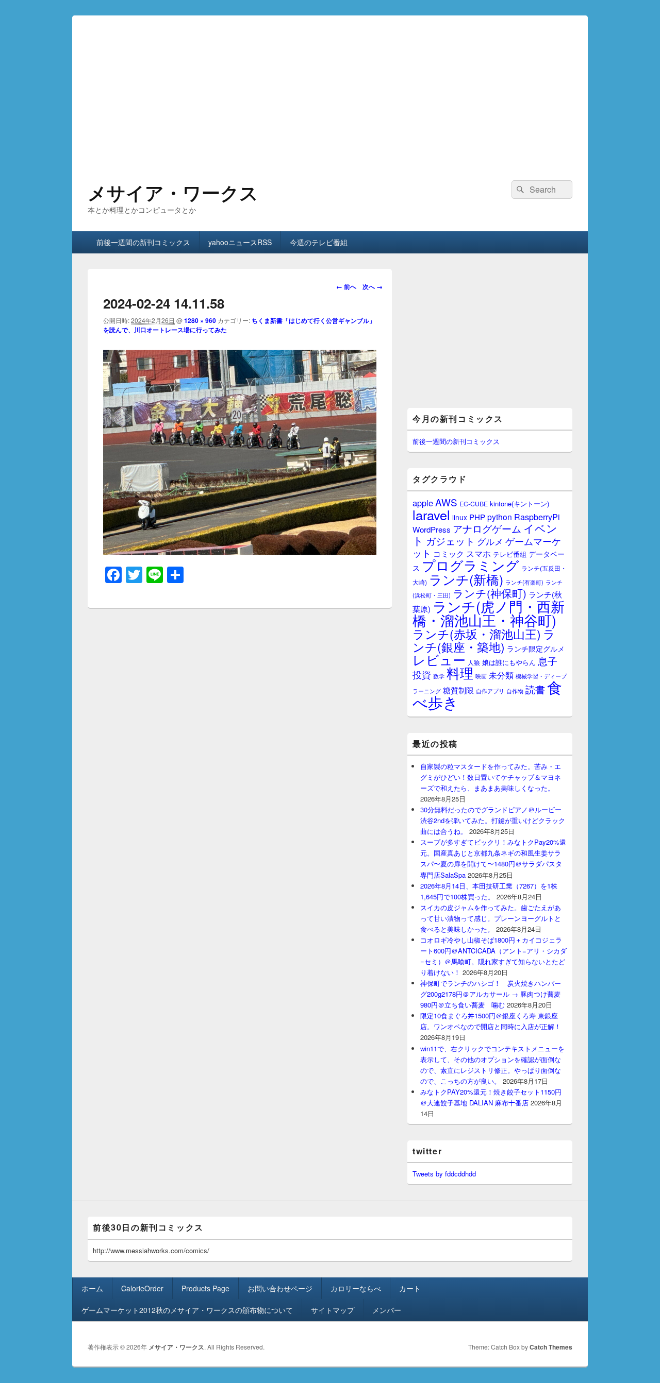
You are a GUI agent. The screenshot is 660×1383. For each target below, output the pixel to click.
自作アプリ (490, 691)
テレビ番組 (509, 554)
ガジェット (450, 541)
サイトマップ (332, 1310)
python (499, 516)
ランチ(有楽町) (524, 582)
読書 (535, 689)
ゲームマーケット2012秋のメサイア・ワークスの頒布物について (187, 1310)
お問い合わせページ (280, 1288)
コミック (448, 553)
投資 (421, 674)
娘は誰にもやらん (509, 662)
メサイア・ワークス (173, 192)
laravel (431, 514)
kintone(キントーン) (519, 503)
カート (410, 1288)
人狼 (474, 662)
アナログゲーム (487, 528)
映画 (481, 676)
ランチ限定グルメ (536, 648)
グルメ (490, 541)
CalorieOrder (142, 1288)
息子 (547, 661)
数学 (438, 676)
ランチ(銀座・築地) (483, 640)
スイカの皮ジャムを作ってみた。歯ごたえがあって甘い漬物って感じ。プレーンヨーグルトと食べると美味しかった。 (490, 918)
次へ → (372, 286)
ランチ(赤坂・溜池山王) (476, 633)
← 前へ (346, 286)
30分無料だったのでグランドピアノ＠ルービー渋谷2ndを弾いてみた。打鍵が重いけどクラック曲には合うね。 (492, 820)
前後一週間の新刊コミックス (143, 242)
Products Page (205, 1288)
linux (459, 517)
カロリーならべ (356, 1288)
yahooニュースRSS (240, 242)
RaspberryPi (537, 516)
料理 (460, 672)
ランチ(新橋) (466, 579)
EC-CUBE (473, 503)
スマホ (478, 553)
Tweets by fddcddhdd (444, 1174)
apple (422, 503)
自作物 (514, 691)
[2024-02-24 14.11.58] (239, 551)
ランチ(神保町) (489, 593)
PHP (477, 516)
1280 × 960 (200, 320)
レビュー (439, 660)
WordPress (431, 529)
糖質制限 (458, 690)
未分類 (501, 674)
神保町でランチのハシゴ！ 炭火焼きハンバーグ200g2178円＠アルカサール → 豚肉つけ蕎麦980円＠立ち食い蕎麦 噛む (490, 994)
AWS (446, 502)
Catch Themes (551, 1347)
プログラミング (470, 564)
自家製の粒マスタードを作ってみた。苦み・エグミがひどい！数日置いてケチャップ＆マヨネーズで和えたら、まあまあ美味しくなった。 (490, 777)
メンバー (386, 1310)
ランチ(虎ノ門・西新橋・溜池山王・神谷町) (488, 613)
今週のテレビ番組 (319, 242)
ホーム (92, 1288)
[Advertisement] (330, 87)
